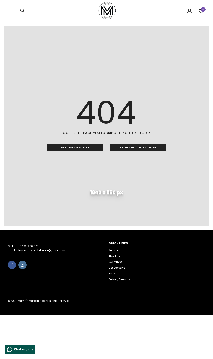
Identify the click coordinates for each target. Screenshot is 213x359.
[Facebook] (12, 265)
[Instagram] (22, 265)
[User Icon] (189, 11)
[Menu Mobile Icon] (10, 10)
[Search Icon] (26, 11)
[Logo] (107, 10)
